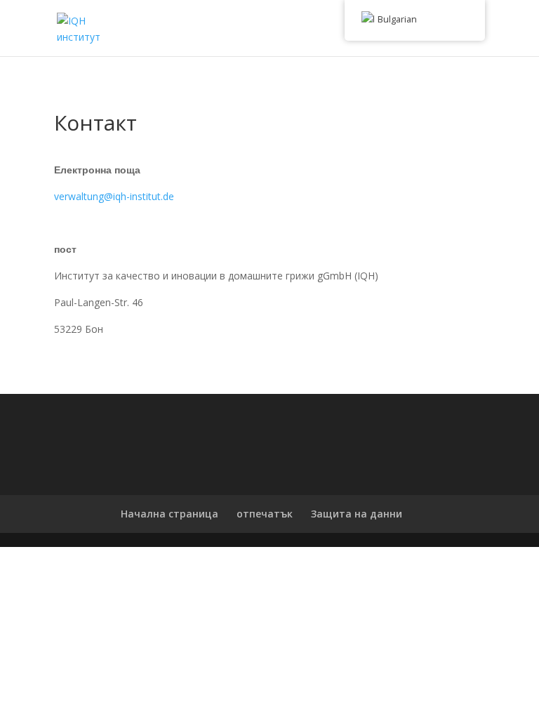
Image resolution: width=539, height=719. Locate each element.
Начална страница (169, 513)
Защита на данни (356, 513)
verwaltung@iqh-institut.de (114, 196)
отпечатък (265, 513)
